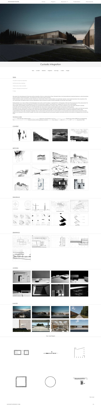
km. (93, 404)
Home (43, 1)
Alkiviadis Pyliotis (13, 1)
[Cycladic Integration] (22, 135)
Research (64, 2)
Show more (92, 397)
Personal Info (89, 1)
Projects (53, 1)
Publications (76, 1)
